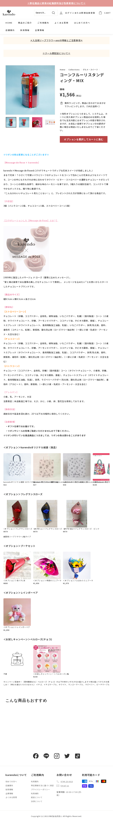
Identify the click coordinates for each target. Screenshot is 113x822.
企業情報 (39, 30)
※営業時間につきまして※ (56, 3)
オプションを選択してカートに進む (83, 139)
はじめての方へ (82, 22)
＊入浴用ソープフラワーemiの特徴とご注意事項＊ (56, 40)
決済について (36, 801)
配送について (36, 797)
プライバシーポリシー (40, 789)
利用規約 (35, 793)
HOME (9, 22)
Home (62, 69)
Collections (74, 69)
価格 (62, 89)
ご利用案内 (43, 22)
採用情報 (24, 30)
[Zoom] (30, 89)
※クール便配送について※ (56, 53)
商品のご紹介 (25, 22)
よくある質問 (61, 22)
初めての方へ (11, 781)
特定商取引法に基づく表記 (42, 785)
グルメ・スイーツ (90, 69)
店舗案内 (10, 30)
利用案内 (35, 781)
